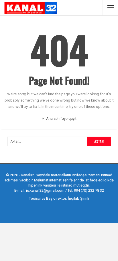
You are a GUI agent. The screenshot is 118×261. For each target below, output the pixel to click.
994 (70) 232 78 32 (89, 190)
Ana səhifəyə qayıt (60, 118)
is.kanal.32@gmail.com (45, 190)
